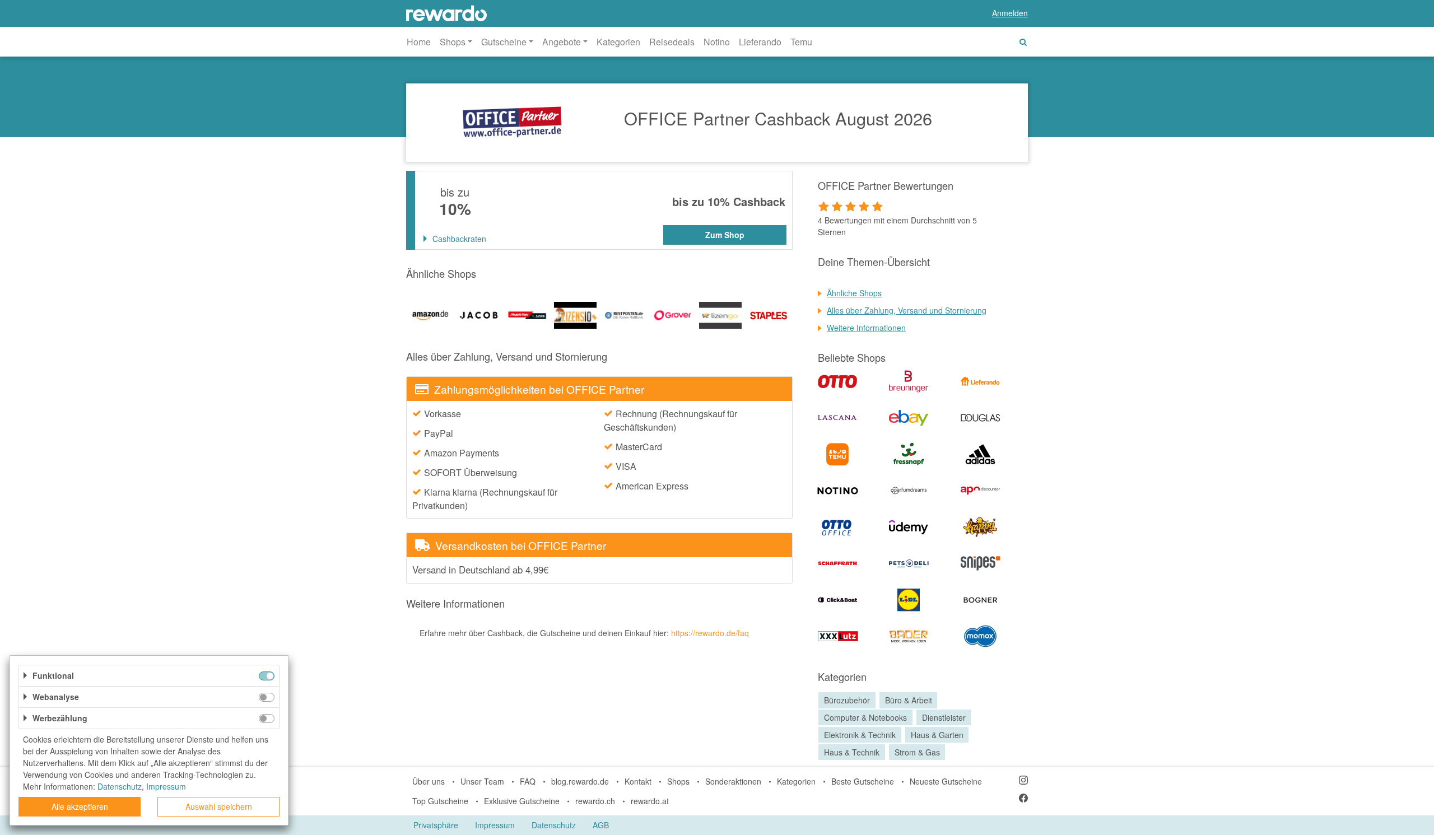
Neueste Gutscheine (946, 781)
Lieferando (760, 41)
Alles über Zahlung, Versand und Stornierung (906, 310)
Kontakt (638, 781)
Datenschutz (554, 825)
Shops (678, 781)
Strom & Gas (917, 752)
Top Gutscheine (440, 800)
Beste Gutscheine (862, 781)
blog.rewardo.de (580, 781)
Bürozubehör (847, 700)
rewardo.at (650, 800)
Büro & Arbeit (908, 700)
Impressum (495, 825)
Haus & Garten (937, 734)
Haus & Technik (851, 752)
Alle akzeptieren (80, 806)
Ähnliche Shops (854, 292)
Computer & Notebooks (865, 717)
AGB (601, 825)
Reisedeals (672, 41)
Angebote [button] (561, 41)
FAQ (528, 781)
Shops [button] (452, 41)
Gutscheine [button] (504, 41)
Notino (717, 41)
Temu (801, 41)
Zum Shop (724, 234)
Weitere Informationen (866, 327)
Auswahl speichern (218, 806)
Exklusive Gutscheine (522, 800)
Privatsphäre (435, 825)
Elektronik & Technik (860, 734)
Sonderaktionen (733, 781)
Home (419, 41)
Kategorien (618, 41)
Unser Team (482, 781)
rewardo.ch (595, 800)
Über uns (428, 781)
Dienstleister (944, 717)
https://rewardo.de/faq (710, 632)
